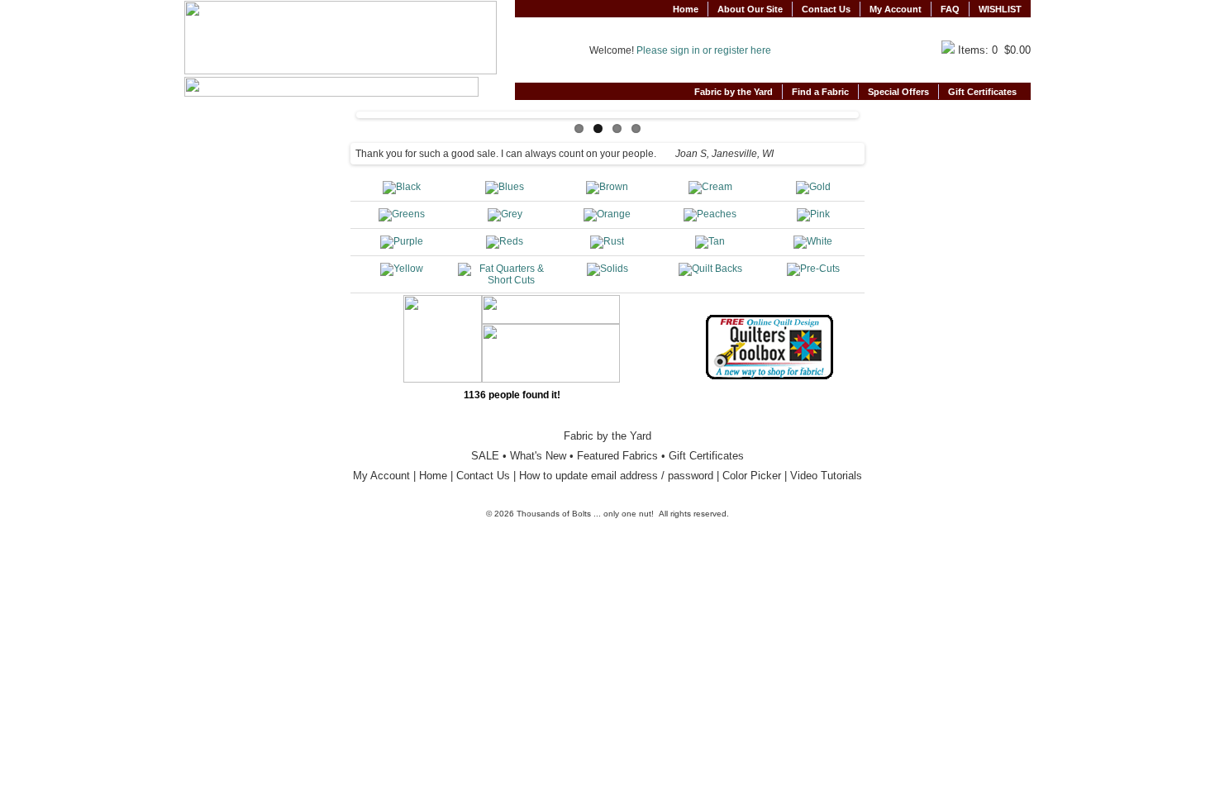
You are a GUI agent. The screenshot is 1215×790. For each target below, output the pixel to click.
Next (872, 110)
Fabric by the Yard (733, 92)
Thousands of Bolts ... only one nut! (585, 513)
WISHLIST (1000, 9)
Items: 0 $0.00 (994, 50)
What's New (538, 456)
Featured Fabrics (617, 456)
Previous (342, 110)
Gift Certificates (985, 92)
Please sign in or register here (703, 50)
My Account (896, 9)
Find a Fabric (820, 92)
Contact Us (826, 9)
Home (685, 9)
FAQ (950, 9)
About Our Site (750, 9)
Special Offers (898, 92)
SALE (485, 456)
